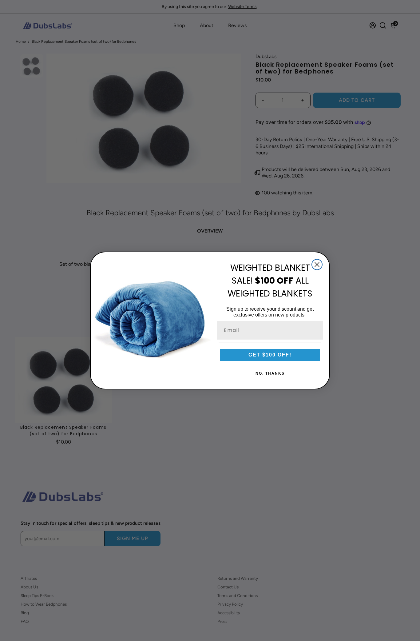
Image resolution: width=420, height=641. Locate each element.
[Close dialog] (317, 264)
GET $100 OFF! (269, 354)
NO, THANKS (270, 373)
